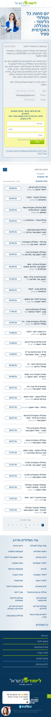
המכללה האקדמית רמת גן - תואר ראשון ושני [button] (34, 476)
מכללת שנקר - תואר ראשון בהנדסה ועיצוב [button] (35, 398)
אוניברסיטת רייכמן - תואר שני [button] (35, 498)
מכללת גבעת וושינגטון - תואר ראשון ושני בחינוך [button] (34, 232)
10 (26, 528)
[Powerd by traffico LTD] (25, 706)
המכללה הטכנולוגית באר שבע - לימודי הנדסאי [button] (35, 311)
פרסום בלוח (40, 173)
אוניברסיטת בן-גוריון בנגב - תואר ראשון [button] (34, 343)
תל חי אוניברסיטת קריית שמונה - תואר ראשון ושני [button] (35, 354)
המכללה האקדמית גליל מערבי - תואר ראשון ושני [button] (35, 430)
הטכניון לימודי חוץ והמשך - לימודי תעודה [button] (34, 300)
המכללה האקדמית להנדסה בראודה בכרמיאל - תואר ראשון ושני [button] (34, 418)
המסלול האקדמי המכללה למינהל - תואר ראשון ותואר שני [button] (34, 510)
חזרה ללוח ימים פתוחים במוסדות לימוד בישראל (27, 151)
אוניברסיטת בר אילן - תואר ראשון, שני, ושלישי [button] (35, 279)
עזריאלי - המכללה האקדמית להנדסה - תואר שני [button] (34, 243)
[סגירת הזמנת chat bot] (27, 702)
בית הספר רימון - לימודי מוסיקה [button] (36, 333)
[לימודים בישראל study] (25, 3)
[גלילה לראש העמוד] (49, 710)
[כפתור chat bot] (6, 711)
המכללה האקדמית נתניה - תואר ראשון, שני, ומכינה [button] (34, 464)
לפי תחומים (42, 177)
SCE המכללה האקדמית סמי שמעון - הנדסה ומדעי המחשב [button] (34, 210)
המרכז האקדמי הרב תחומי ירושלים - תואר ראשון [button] (35, 376)
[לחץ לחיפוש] (5, 169)
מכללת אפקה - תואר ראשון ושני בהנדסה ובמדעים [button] (34, 452)
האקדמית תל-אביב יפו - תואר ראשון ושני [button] (35, 387)
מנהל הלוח (42, 153)
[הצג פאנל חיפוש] (3, 3)
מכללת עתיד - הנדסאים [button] (34, 221)
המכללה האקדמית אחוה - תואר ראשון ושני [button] (35, 441)
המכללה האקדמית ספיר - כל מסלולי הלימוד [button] (34, 322)
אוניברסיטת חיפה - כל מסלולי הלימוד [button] (35, 365)
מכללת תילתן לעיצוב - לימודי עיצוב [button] (36, 188)
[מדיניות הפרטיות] (49, 696)
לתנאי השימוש (31, 139)
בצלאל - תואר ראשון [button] (34, 407)
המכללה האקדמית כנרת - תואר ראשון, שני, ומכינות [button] (34, 254)
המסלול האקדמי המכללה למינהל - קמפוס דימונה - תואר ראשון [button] (35, 487)
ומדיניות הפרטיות (22, 139)
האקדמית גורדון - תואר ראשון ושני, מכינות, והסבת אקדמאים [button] (35, 266)
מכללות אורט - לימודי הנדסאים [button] (37, 290)
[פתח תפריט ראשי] (47, 3)
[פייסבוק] (24, 688)
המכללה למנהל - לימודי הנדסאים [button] (36, 198)
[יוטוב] (28, 688)
